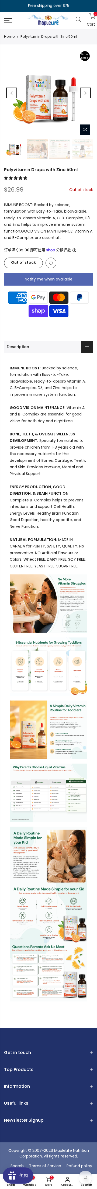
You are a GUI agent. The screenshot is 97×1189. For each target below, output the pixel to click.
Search (17, 1166)
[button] (16, 178)
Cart (90, 20)
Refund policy (79, 1166)
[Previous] (11, 93)
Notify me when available (48, 279)
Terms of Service (45, 1166)
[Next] (85, 93)
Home (9, 36)
